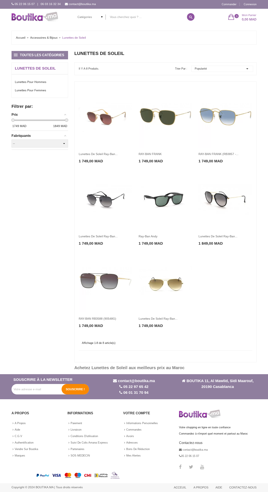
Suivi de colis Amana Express (89, 442)
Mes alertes (133, 455)
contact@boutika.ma (82, 4)
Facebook (180, 467)
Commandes (134, 429)
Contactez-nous (242, 487)
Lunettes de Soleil (35, 68)
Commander (229, 4)
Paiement (76, 423)
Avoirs (130, 436)
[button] (242, 17)
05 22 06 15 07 (25, 4)
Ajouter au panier (94, 157)
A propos (20, 423)
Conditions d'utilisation (84, 436)
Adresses (132, 442)
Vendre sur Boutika (26, 449)
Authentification (24, 442)
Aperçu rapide (111, 157)
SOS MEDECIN (80, 455)
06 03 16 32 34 (51, 4)
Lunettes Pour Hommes (30, 82)
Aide (17, 429)
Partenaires (77, 449)
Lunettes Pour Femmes (30, 90)
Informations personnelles (142, 423)
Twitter (191, 467)
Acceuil (180, 487)
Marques (20, 455)
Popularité (222, 68)
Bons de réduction (138, 449)
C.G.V (18, 436)
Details (119, 157)
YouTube (202, 467)
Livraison (76, 429)
